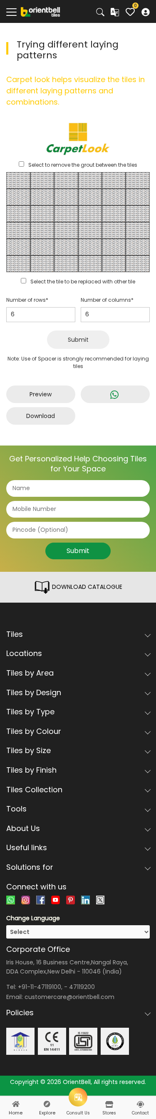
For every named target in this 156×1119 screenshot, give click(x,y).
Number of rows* (27, 299)
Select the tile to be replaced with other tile (82, 281)
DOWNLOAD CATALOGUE (86, 587)
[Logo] (40, 11)
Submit (78, 339)
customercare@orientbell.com (69, 997)
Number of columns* (107, 299)
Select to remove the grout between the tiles (82, 164)
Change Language (33, 918)
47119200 (82, 987)
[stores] (109, 1104)
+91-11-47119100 (39, 987)
